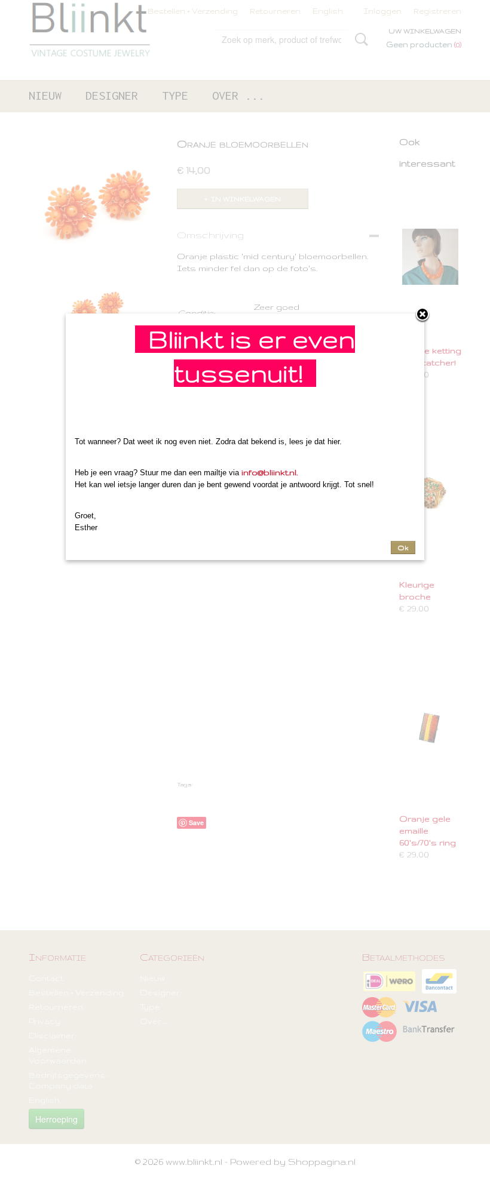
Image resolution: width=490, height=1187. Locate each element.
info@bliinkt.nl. (269, 472)
